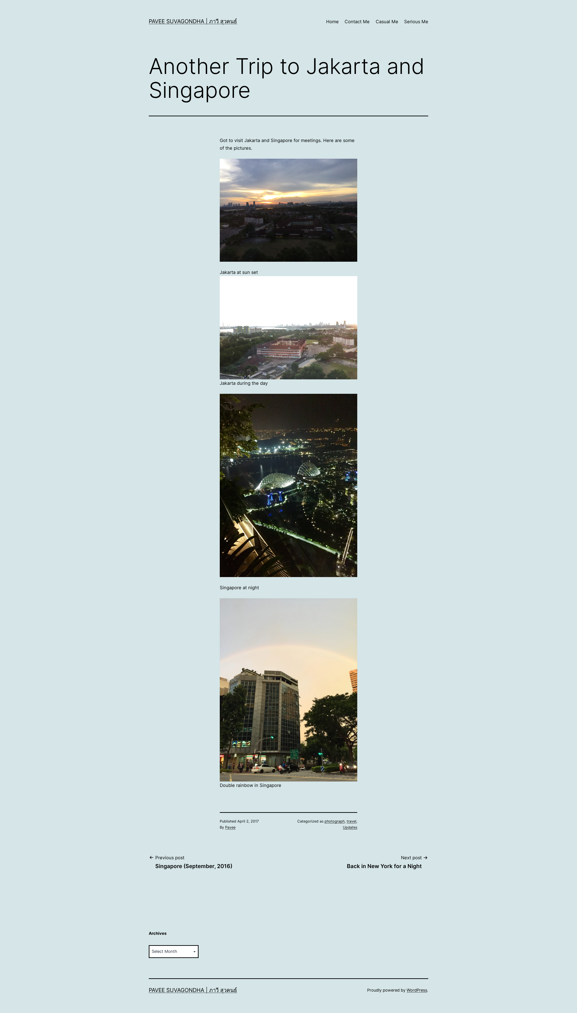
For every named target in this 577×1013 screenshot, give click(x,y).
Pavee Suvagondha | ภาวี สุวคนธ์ (193, 21)
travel (351, 821)
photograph (335, 821)
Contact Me (357, 21)
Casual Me (387, 21)
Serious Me (416, 21)
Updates (350, 827)
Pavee (230, 827)
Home (332, 21)
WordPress (417, 990)
